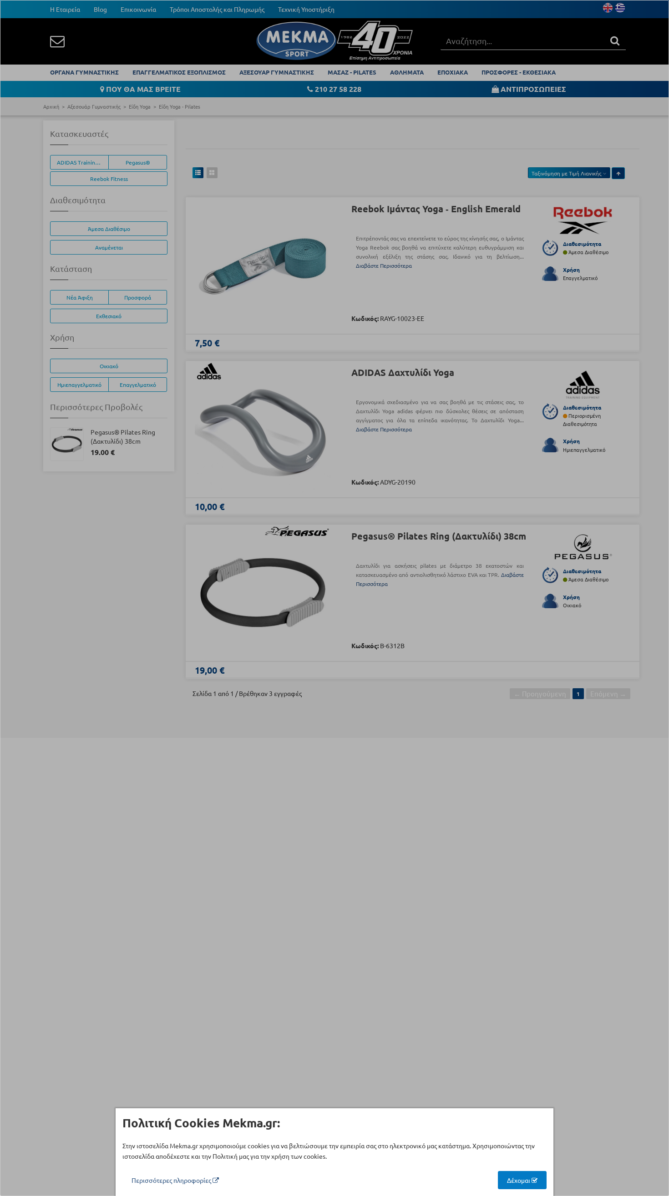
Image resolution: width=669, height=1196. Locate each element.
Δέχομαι (519, 1180)
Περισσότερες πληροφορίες (172, 1180)
